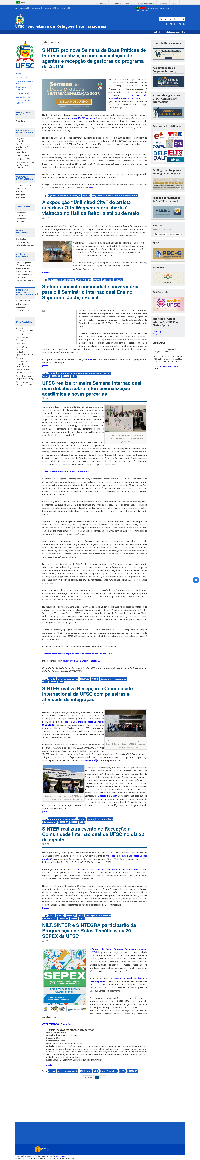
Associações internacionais (21, 214)
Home (18, 73)
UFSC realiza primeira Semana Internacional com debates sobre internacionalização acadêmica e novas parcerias (91, 388)
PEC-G (81, 915)
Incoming (157, 331)
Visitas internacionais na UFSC (24, 101)
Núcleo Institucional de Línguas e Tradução (25, 269)
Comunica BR (116, 3)
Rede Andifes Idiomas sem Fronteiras (25, 275)
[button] (160, 234)
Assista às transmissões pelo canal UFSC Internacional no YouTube (78, 653)
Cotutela (19, 358)
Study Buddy (91, 760)
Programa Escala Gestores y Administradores (115, 195)
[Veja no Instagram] (180, 24)
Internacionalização (68, 679)
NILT (95, 1071)
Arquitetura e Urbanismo (61, 279)
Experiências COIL (23, 159)
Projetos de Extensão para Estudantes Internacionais (25, 165)
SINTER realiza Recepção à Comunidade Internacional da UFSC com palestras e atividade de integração (87, 694)
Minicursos (85, 1071)
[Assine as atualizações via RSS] (184, 24)
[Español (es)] (143, 8)
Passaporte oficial (23, 372)
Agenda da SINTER (23, 97)
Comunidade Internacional (62, 819)
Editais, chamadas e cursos (24, 82)
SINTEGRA (55, 376)
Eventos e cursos (23, 300)
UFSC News (20, 121)
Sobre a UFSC (21, 77)
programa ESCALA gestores (81, 118)
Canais (174, 3)
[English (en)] (140, 8)
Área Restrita (157, 32)
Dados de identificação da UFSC (25, 329)
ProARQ (119, 279)
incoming (71, 915)
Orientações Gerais (24, 185)
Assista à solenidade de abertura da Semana (66, 471)
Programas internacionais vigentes (21, 141)
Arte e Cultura (83, 279)
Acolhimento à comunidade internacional (22, 149)
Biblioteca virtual (23, 304)
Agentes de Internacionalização (64, 195)
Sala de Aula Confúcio (25, 280)
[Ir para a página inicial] (44, 42)
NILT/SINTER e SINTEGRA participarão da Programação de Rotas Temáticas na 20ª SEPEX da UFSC (89, 930)
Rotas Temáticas (108, 1071)
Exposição (108, 279)
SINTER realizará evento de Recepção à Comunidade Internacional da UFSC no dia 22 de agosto (93, 834)
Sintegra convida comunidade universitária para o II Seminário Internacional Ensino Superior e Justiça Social (90, 292)
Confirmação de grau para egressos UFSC (25, 383)
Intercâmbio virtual (23, 155)
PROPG (95, 679)
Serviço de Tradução (24, 93)
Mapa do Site (142, 11)
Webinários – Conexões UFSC (22, 308)
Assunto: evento (57, 42)
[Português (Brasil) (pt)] (137, 8)
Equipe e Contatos (161, 366)
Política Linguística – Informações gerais (24, 263)
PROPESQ (84, 679)
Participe (129, 3)
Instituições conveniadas (21, 196)
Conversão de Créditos (22, 338)
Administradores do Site (175, 32)
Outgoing (157, 334)
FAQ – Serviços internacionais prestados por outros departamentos (25, 365)
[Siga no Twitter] (171, 24)
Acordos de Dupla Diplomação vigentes (25, 243)
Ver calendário (175, 234)
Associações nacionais (21, 220)
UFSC (74, 376)
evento (86, 195)
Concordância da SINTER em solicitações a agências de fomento (25, 351)
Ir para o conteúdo (22, 8)
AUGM (51, 915)
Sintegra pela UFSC (108, 795)
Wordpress (61, 1156)
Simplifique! (101, 3)
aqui (91, 187)
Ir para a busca (49, 8)
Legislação (163, 3)
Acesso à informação (146, 3)
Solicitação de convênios (21, 190)
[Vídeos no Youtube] (175, 24)
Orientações (21, 239)
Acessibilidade (153, 8)
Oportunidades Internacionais (22, 88)
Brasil (23, 2)
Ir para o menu (36, 8)
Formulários (21, 343)
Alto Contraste (166, 8)
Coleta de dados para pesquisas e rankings (25, 377)
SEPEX (122, 1071)
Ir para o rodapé (63, 8)
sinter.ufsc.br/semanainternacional (81, 660)
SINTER (66, 376)
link (90, 359)
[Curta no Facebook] (167, 24)
